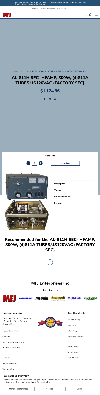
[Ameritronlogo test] (25, 298)
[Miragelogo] (74, 298)
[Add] (41, 163)
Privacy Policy (72, 325)
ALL (22, 71)
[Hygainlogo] (42, 298)
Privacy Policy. (43, 382)
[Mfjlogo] (9, 298)
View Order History (73, 320)
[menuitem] (85, 14)
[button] (85, 14)
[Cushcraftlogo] (58, 298)
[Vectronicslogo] (91, 298)
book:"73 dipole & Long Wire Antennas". (64, 2)
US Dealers (6, 358)
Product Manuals (73, 358)
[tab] (55, 174)
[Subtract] (28, 163)
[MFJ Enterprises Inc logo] (6, 14)
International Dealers (9, 363)
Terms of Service (73, 352)
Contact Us (6, 336)
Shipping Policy (72, 346)
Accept (49, 389)
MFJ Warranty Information (11, 348)
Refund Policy (72, 331)
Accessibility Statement (75, 336)
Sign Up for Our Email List (36, 4)
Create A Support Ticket (10, 331)
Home (16, 71)
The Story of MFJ (8, 369)
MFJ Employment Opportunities (13, 342)
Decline (80, 389)
